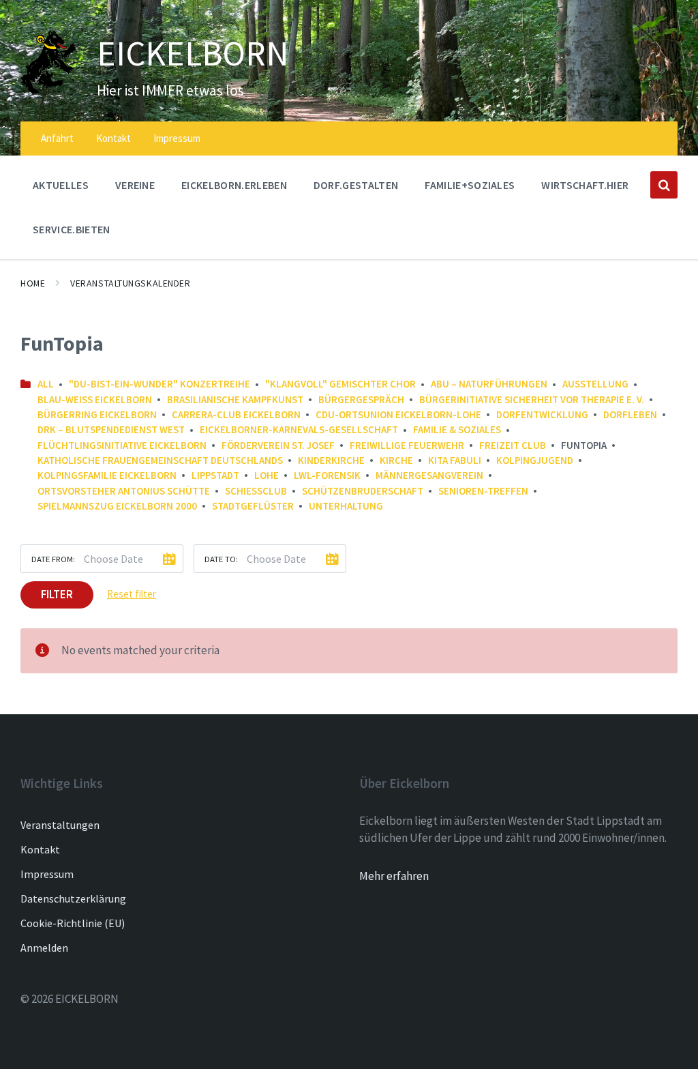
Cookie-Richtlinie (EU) (72, 923)
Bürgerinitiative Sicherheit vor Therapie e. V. (531, 399)
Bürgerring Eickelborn (97, 414)
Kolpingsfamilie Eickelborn (107, 475)
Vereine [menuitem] (135, 185)
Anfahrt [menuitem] (57, 138)
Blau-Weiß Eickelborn (94, 399)
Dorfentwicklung (542, 414)
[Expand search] (664, 185)
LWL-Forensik (327, 475)
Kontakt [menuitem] (113, 138)
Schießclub (256, 490)
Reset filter (131, 593)
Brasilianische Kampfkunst (235, 399)
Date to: (221, 558)
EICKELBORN (193, 53)
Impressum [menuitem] (176, 138)
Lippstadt (215, 475)
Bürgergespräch (361, 399)
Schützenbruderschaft (362, 490)
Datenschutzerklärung (73, 898)
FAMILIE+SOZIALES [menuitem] (470, 185)
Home (32, 283)
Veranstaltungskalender (130, 283)
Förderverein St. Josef (278, 445)
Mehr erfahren (394, 875)
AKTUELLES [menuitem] (61, 185)
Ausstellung (595, 383)
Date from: (53, 558)
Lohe (266, 475)
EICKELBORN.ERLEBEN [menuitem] (234, 185)
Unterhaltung (346, 505)
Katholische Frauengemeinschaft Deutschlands (160, 460)
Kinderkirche (331, 460)
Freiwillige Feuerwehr (407, 445)
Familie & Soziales (457, 429)
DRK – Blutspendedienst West (111, 429)
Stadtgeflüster (253, 505)
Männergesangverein (429, 475)
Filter (57, 594)
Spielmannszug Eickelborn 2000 (117, 505)
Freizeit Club (512, 445)
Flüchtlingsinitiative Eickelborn (122, 445)
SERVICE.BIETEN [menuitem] (71, 229)
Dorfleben (630, 414)
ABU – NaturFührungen (489, 383)
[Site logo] (48, 90)
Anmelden (44, 947)
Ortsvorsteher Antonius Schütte (123, 490)
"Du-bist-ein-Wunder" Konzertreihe (159, 383)
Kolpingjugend (534, 460)
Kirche (396, 460)
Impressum (47, 874)
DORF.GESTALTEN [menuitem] (356, 185)
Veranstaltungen (60, 825)
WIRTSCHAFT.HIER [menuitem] (584, 185)
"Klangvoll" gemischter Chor (340, 383)
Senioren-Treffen (483, 490)
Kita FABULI (454, 460)
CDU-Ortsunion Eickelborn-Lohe (398, 414)
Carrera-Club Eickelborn (236, 414)
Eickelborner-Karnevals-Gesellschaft (299, 429)
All (45, 383)
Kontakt (40, 849)
